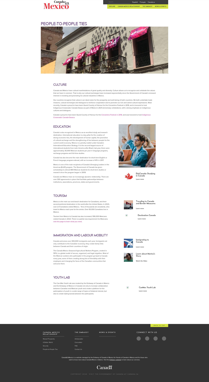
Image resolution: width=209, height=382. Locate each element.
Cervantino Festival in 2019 (111, 115)
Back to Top (159, 325)
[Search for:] (118, 2)
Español (135, 2)
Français (143, 2)
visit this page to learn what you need (67, 222)
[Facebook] (161, 2)
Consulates (78, 342)
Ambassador (79, 339)
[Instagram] (164, 2)
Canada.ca (151, 2)
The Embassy (147, 6)
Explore (112, 6)
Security (45, 346)
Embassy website (115, 360)
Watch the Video (141, 261)
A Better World (48, 342)
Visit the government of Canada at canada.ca (113, 374)
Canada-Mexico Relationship (129, 6)
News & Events (160, 6)
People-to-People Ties (50, 349)
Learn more (140, 179)
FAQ (76, 346)
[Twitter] (158, 2)
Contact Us (78, 349)
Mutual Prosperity (49, 339)
